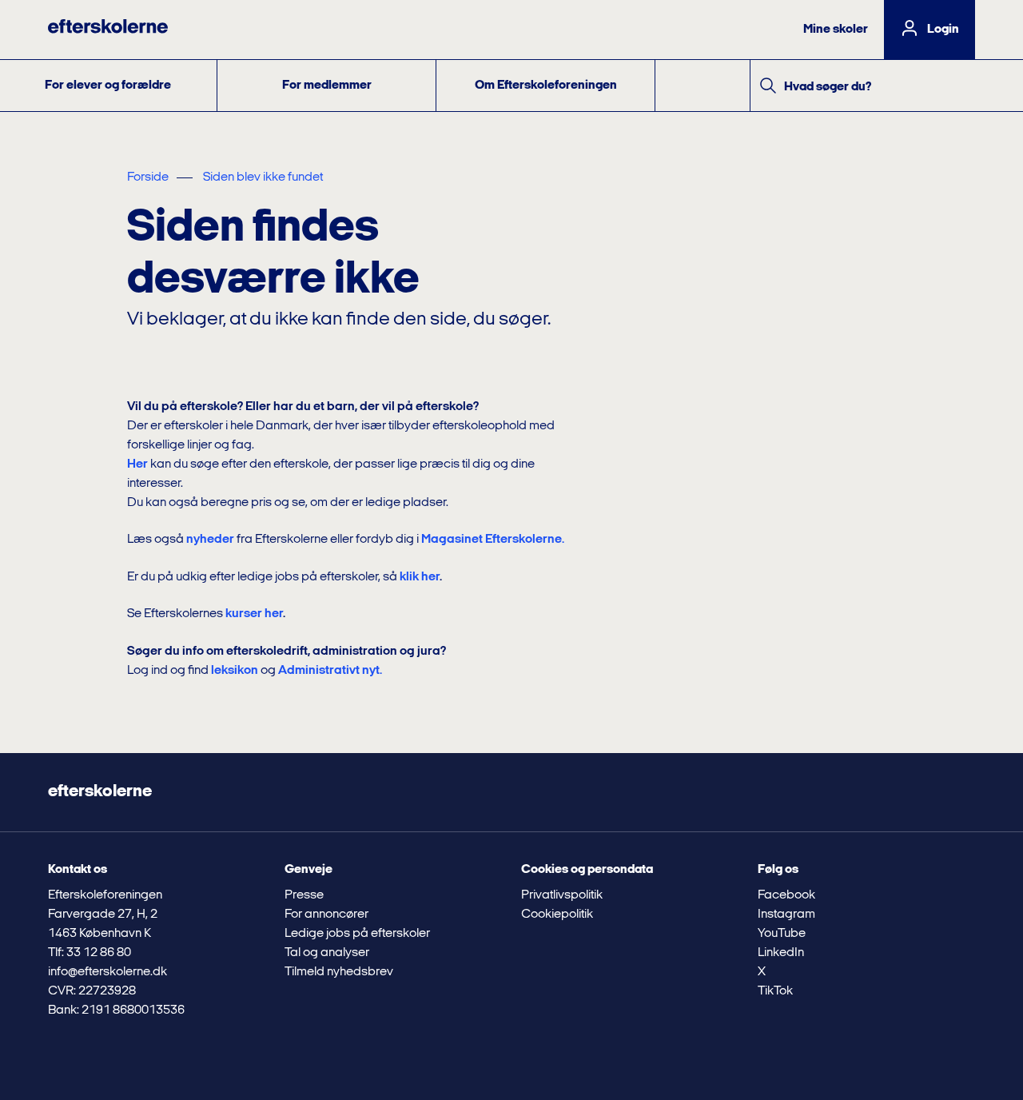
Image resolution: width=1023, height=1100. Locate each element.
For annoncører (326, 914)
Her (137, 464)
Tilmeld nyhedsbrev (339, 972)
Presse (304, 895)
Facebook (786, 895)
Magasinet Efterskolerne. (492, 539)
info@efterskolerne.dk (107, 972)
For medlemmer (327, 85)
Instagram (786, 914)
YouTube (782, 933)
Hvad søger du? (827, 87)
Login (943, 29)
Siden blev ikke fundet (263, 177)
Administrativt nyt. (330, 670)
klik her (420, 577)
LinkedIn (781, 953)
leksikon (234, 670)
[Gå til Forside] (108, 29)
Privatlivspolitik (562, 895)
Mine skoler (835, 29)
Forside (148, 177)
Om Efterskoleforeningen (546, 85)
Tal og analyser (327, 953)
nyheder (210, 539)
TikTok (775, 991)
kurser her (254, 614)
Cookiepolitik (557, 914)
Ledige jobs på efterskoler (357, 933)
